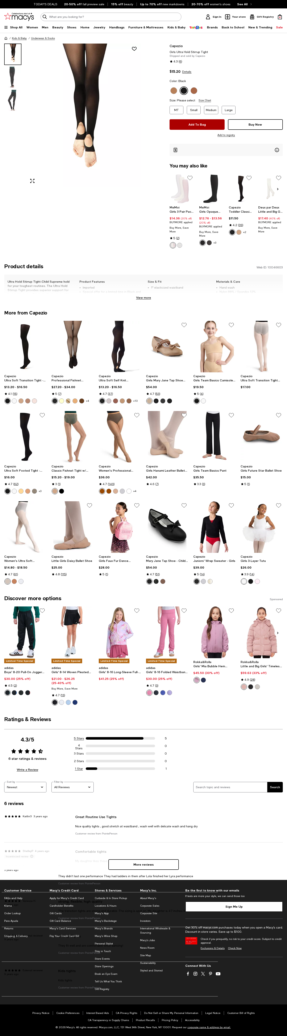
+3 (214, 242)
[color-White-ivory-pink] (172, 245)
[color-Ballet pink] (34, 400)
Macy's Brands (104, 928)
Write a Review (27, 769)
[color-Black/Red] (27, 692)
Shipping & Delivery (16, 936)
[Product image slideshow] (83, 115)
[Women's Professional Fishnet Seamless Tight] (120, 437)
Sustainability (148, 963)
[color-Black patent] (169, 400)
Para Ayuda (11, 920)
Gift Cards (56, 913)
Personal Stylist (104, 943)
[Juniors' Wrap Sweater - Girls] (214, 527)
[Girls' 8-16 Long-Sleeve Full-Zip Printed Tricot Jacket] (120, 632)
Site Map (145, 955)
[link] (182, 227)
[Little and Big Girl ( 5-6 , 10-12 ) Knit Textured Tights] (270, 189)
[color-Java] (108, 491)
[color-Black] (202, 242)
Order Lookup (12, 913)
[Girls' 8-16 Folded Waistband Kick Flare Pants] (167, 632)
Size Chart (205, 100)
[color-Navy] (203, 680)
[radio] (173, 245)
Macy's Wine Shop (106, 936)
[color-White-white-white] (179, 245)
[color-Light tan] (122, 400)
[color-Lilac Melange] (169, 692)
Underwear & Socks (43, 38)
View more (143, 297)
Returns (8, 928)
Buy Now (255, 124)
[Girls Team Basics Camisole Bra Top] (214, 346)
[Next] (277, 189)
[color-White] (14, 400)
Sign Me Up (234, 906)
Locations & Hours (105, 905)
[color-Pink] (7, 581)
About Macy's (148, 898)
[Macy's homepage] (6, 38)
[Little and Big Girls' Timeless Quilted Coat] (262, 632)
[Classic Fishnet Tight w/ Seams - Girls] (72, 437)
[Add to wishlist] (134, 49)
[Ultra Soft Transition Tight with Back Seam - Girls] (262, 346)
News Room (147, 947)
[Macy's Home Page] (19, 17)
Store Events (102, 958)
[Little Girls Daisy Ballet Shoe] (72, 527)
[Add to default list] (189, 177)
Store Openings (104, 966)
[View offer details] (226, 150)
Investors (145, 920)
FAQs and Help (13, 898)
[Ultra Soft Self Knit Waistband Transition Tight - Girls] (120, 346)
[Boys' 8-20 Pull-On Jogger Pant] (25, 632)
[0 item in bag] (280, 17)
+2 (244, 232)
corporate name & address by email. (209, 1027)
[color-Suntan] (27, 491)
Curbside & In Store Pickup (111, 898)
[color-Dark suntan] (115, 400)
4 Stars (79, 746)
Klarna (8, 905)
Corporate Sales (149, 905)
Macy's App (102, 913)
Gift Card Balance (60, 920)
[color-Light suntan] (27, 400)
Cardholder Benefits (61, 905)
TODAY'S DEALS (45, 4)
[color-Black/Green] (7, 692)
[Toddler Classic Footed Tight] (241, 189)
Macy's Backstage (106, 920)
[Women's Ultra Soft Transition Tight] (25, 527)
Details (186, 71)
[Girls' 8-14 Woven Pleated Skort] (72, 632)
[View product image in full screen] (32, 180)
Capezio (176, 46)
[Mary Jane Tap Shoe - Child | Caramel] (167, 527)
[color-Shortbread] (129, 491)
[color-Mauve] (243, 686)
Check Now (235, 948)
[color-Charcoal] (209, 242)
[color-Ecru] (68, 400)
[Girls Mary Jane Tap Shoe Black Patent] (167, 346)
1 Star (79, 768)
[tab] (12, 54)
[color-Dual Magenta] (149, 692)
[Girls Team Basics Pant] (214, 437)
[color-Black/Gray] (21, 692)
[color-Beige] (75, 400)
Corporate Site (148, 913)
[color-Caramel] (238, 232)
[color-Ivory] (257, 686)
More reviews (143, 864)
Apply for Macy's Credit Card (67, 898)
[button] (72, 115)
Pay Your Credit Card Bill (64, 936)
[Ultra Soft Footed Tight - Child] (25, 437)
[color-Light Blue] (68, 702)
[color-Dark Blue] (75, 702)
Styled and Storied (151, 970)
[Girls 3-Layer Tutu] (262, 527)
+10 (135, 400)
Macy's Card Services (63, 928)
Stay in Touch (103, 951)
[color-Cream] (61, 400)
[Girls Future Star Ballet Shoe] (262, 437)
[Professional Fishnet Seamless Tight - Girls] (72, 346)
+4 (87, 400)
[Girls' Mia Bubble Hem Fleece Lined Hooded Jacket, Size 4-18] (214, 632)
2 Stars (79, 761)
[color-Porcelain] (122, 491)
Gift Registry (102, 989)
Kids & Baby (19, 38)
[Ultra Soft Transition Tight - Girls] (25, 346)
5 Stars (79, 738)
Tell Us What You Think (108, 981)
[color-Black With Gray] (156, 692)
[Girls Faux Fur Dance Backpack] (120, 527)
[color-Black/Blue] (14, 692)
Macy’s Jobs (147, 940)
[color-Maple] (81, 400)
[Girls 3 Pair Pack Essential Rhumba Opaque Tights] (182, 189)
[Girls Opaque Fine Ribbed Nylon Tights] (211, 189)
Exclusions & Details (213, 948)
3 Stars (79, 753)
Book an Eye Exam (106, 973)
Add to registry (226, 135)
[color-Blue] (162, 692)
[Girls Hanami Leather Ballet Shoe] (167, 437)
